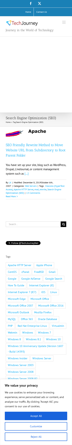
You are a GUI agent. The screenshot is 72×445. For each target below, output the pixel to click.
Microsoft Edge (17, 299)
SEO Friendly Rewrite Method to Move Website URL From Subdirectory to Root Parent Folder (35, 150)
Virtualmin (58, 326)
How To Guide (16, 285)
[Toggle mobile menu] (64, 22)
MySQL (12, 319)
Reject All (36, 436)
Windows (27, 332)
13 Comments (33, 192)
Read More (11, 196)
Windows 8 (14, 339)
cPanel (25, 272)
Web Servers (31, 185)
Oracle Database (47, 319)
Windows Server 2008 (21, 372)
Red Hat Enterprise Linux (32, 326)
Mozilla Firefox (42, 312)
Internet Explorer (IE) (41, 285)
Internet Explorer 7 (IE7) (22, 292)
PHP (10, 326)
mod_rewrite (40, 189)
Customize (36, 426)
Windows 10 (53, 339)
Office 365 (27, 319)
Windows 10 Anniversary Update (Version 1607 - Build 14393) (35, 348)
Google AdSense (30, 278)
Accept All (36, 416)
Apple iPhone (44, 265)
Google (12, 278)
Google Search (53, 278)
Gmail (52, 272)
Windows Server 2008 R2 (22, 378)
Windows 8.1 (33, 339)
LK (10, 182)
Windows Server (41, 358)
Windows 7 (44, 332)
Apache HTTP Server (23, 189)
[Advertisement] (36, 75)
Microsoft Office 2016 (51, 305)
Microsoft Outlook (18, 312)
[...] (27, 173)
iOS (43, 292)
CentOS (12, 272)
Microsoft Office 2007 (20, 305)
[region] (36, 412)
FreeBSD (39, 272)
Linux (53, 292)
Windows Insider (17, 358)
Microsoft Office (40, 299)
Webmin (12, 332)
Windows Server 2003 (21, 365)
